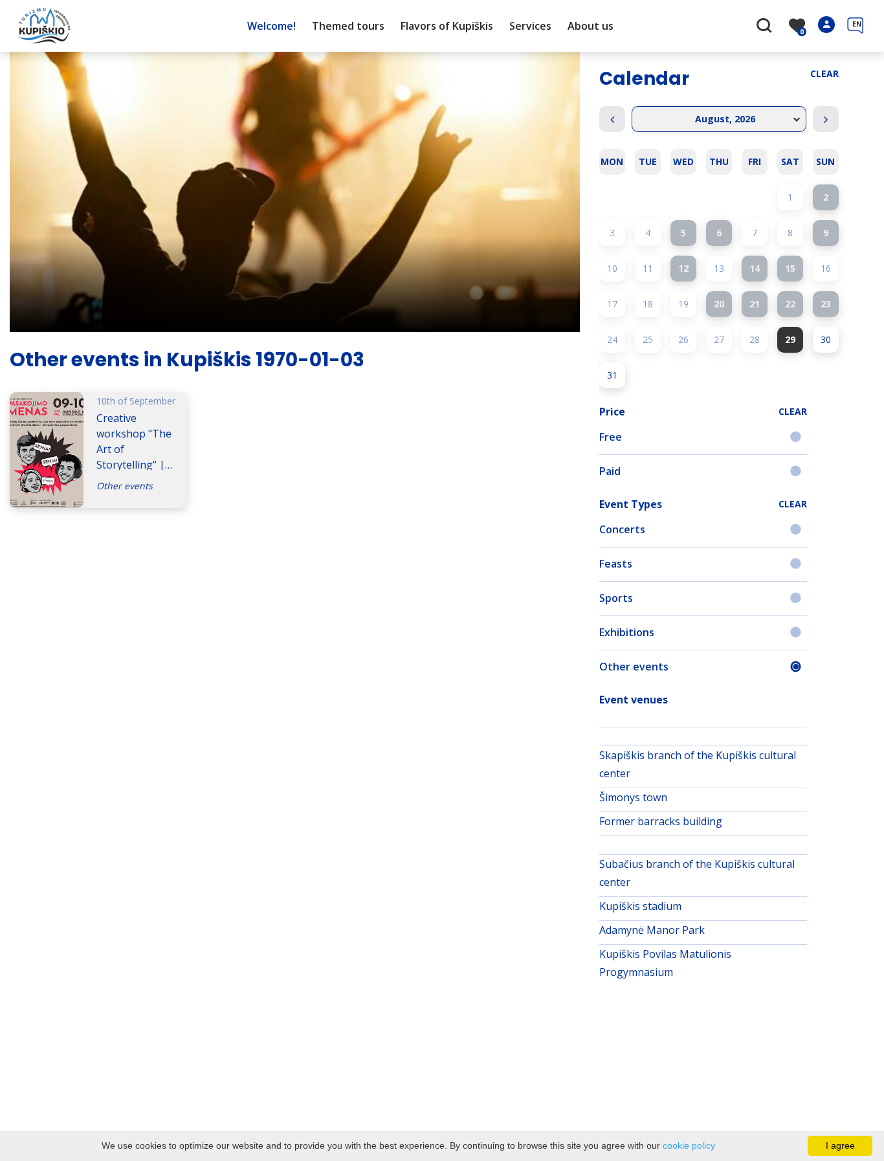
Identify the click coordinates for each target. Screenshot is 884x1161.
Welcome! (271, 26)
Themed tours (348, 26)
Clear (824, 73)
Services (530, 26)
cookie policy (689, 1145)
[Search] (765, 26)
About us (590, 26)
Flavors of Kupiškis (447, 26)
